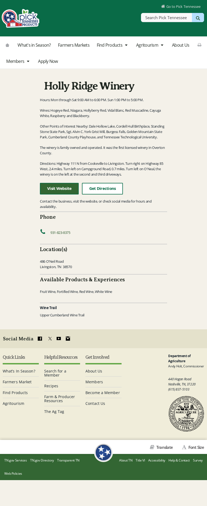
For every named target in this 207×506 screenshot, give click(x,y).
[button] (126, 45)
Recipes (51, 385)
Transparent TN (68, 460)
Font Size (195, 447)
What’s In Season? (19, 371)
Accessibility (156, 460)
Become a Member (102, 392)
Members (15, 61)
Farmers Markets (73, 45)
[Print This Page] (199, 44)
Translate (164, 447)
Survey (198, 460)
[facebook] (40, 338)
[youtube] (58, 338)
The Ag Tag (54, 411)
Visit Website (59, 188)
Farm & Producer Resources (59, 398)
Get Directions (102, 188)
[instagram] (68, 338)
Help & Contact (179, 460)
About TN (125, 460)
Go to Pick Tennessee (183, 6)
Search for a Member (55, 373)
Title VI (140, 460)
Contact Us (95, 403)
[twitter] (49, 338)
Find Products (110, 45)
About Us (180, 45)
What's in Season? (34, 45)
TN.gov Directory (42, 460)
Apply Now (48, 61)
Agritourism (147, 45)
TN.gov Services (15, 460)
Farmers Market (17, 381)
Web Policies (13, 473)
